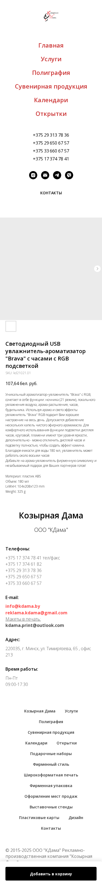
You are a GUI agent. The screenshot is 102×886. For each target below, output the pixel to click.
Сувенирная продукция (51, 86)
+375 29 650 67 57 (51, 143)
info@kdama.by (22, 606)
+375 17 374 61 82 (23, 564)
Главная (51, 45)
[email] (45, 175)
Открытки (51, 113)
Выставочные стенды (51, 806)
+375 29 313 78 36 (51, 135)
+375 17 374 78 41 (51, 159)
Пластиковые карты (39, 817)
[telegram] (57, 175)
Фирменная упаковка (51, 785)
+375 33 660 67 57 (51, 151)
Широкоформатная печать (51, 775)
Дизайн (76, 817)
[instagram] (33, 175)
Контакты (51, 828)
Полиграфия (51, 72)
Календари (51, 100)
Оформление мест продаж (51, 796)
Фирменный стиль (51, 764)
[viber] (69, 175)
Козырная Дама (39, 711)
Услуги (51, 59)
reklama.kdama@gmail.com (36, 613)
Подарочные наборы (51, 753)
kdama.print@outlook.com (34, 625)
